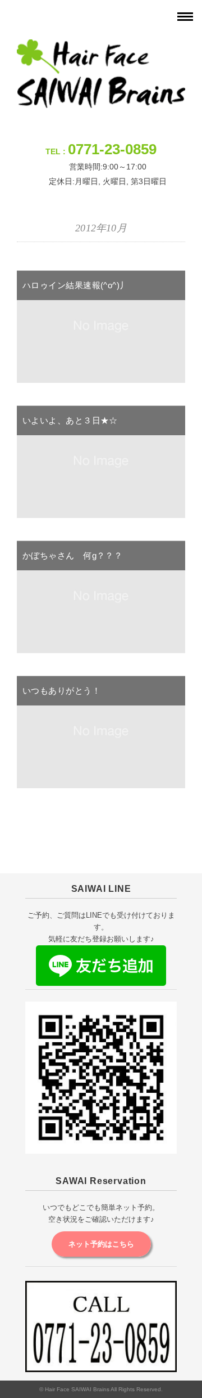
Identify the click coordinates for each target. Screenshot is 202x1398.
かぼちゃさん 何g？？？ (72, 555)
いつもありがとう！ (61, 690)
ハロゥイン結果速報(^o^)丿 (75, 285)
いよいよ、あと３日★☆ (70, 420)
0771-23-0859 (112, 149)
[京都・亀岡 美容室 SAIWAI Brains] (101, 46)
